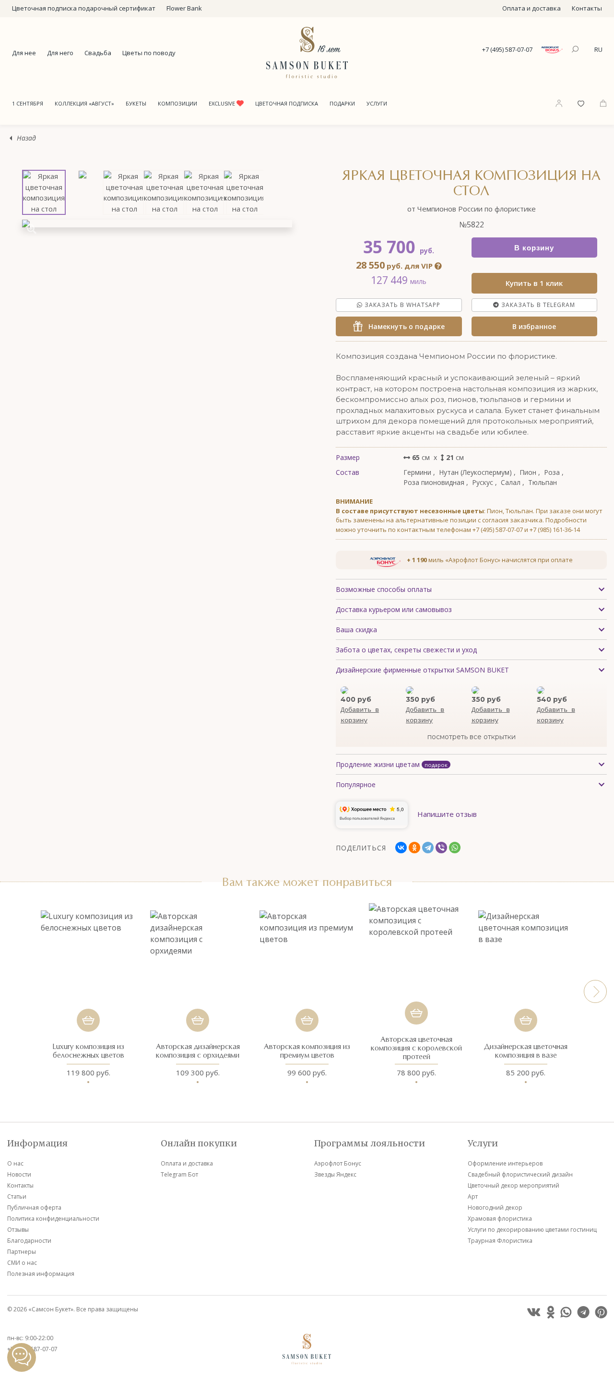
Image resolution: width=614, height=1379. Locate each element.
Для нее (24, 52)
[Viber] (441, 847)
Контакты (587, 8)
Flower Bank (184, 8)
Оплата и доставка (531, 8)
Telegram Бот (179, 1174)
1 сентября (27, 103)
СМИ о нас (22, 1263)
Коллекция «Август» (84, 103)
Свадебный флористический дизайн (520, 1174)
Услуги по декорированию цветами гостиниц (532, 1230)
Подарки (342, 103)
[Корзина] (603, 102)
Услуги (376, 103)
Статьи (16, 1196)
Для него (60, 52)
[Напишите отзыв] (447, 825)
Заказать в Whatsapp (401, 305)
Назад (26, 137)
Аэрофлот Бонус (337, 1163)
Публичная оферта (34, 1207)
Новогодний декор (495, 1207)
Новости (19, 1174)
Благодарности (29, 1241)
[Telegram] (428, 847)
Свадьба (97, 52)
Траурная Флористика (500, 1241)
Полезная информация (40, 1274)
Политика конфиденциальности (53, 1218)
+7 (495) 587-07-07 (507, 49)
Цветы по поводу (149, 52)
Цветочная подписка (286, 103)
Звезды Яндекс (335, 1174)
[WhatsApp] (454, 847)
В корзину (534, 248)
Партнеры (21, 1252)
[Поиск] (576, 50)
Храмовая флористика (500, 1218)
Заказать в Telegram (537, 305)
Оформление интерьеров (505, 1163)
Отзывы (18, 1230)
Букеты (136, 103)
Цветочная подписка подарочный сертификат (83, 8)
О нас (15, 1163)
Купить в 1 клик (534, 283)
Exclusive (222, 103)
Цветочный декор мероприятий (513, 1185)
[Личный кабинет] (558, 103)
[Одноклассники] (414, 847)
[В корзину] (88, 1020)
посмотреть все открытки (471, 736)
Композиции (177, 103)
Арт (473, 1196)
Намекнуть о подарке (404, 326)
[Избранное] (581, 102)
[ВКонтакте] (401, 847)
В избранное (534, 326)
